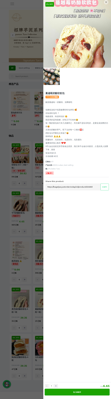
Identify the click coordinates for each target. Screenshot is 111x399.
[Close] (106, 2)
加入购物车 (77, 392)
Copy (104, 187)
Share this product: (54, 181)
